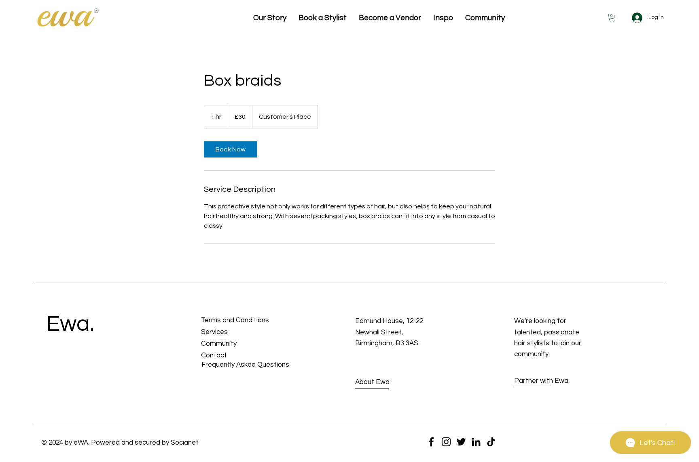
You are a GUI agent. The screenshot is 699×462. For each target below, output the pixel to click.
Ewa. (70, 324)
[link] (230, 149)
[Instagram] (446, 442)
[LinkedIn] (476, 442)
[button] (611, 17)
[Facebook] (431, 442)
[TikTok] (491, 442)
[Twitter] (461, 442)
